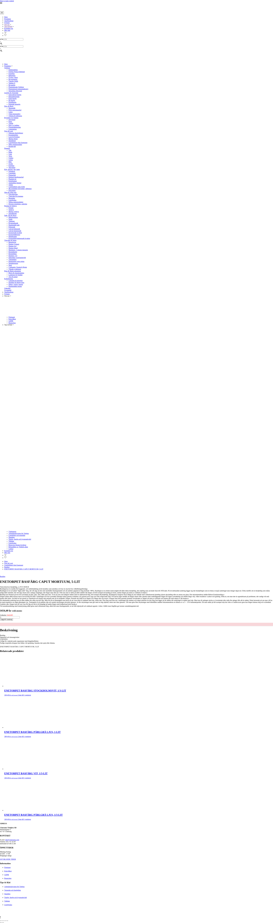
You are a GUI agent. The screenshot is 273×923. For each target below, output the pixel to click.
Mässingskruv (13, 217)
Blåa (10, 162)
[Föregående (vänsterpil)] (1, 922)
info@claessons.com (12, 840)
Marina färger (13, 139)
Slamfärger (12, 141)
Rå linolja (12, 100)
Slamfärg (12, 537)
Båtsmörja (12, 75)
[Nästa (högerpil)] (3, 922)
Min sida (7, 30)
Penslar (11, 208)
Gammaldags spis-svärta (17, 187)
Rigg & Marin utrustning (12, 271)
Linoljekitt (12, 173)
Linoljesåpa (12, 200)
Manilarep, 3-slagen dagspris (18, 250)
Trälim (11, 185)
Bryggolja (12, 85)
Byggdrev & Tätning (11, 118)
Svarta (11, 164)
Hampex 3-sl (13, 256)
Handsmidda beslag (15, 286)
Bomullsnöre (13, 252)
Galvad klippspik (14, 229)
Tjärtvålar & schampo (16, 196)
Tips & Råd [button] (8, 26)
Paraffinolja (12, 102)
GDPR (11, 321)
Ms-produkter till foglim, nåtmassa (20, 189)
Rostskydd (12, 146)
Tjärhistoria (12, 531)
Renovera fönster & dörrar (17, 545)
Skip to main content (7, 1)
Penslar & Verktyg (10, 206)
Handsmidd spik (14, 225)
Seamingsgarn (13, 263)
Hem (6, 17)
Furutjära (12, 74)
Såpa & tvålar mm (10, 192)
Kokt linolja (13, 98)
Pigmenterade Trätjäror (16, 87)
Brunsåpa (12, 198)
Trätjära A (12, 83)
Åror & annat (13, 277)
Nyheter (7, 23)
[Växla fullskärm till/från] (3, 920)
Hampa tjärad (13, 248)
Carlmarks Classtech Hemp (18, 267)
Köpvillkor (12, 319)
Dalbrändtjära (13, 70)
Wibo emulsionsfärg (15, 144)
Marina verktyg (14, 212)
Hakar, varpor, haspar (16, 284)
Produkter (7, 19)
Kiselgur (11, 166)
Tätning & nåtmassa (15, 116)
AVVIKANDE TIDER (8, 859)
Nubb (10, 219)
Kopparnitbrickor (14, 235)
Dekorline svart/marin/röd (17, 258)
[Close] (2, 12)
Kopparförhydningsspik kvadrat (19, 238)
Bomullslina (13, 254)
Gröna (11, 160)
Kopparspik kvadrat (15, 233)
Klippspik (12, 227)
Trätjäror (7, 68)
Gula (10, 154)
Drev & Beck (8, 106)
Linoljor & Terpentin (11, 93)
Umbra (11, 158)
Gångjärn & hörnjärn (16, 281)
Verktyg (11, 210)
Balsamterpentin (14, 97)
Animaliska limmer (15, 183)
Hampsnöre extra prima (16, 261)
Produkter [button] (7, 66)
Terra (10, 156)
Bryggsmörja (13, 79)
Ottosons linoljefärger (16, 133)
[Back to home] (8, 10)
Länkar (11, 549)
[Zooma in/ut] (1, 920)
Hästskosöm (13, 236)
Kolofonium (13, 181)
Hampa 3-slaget (14, 244)
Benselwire (12, 242)
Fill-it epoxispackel (15, 110)
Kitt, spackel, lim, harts (12, 169)
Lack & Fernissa (14, 137)
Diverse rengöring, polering (18, 204)
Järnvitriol (12, 167)
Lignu (11, 112)
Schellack (12, 171)
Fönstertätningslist (15, 127)
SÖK (2, 39)
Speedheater (13, 213)
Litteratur (7, 288)
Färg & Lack (8, 131)
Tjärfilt (11, 123)
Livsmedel (7, 290)
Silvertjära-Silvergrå (15, 91)
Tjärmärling (12, 259)
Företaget (12, 317)
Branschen (12, 323)
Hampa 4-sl (12, 246)
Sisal (10, 265)
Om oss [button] (7, 25)
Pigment (7, 148)
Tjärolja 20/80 (13, 81)
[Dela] (5, 920)
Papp (10, 121)
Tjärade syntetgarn (15, 269)
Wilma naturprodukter (16, 202)
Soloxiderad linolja (15, 95)
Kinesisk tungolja (14, 104)
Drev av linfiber (14, 125)
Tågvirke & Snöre (10, 240)
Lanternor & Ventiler (16, 275)
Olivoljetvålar (13, 194)
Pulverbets (12, 190)
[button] (136, 3)
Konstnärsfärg (13, 135)
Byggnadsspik (13, 223)
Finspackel (12, 175)
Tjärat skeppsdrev (14, 114)
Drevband (12, 120)
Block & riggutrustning (16, 273)
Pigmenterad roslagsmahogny (18, 89)
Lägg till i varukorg (6, 619)
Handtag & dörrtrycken (16, 282)
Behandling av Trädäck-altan (18, 547)
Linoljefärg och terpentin (17, 535)
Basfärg (2, 576)
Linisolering (13, 129)
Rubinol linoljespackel (16, 177)
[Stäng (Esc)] (7, 920)
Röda (10, 152)
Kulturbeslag (8, 279)
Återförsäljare (8, 21)
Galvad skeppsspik (15, 231)
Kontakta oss (8, 28)
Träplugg (12, 221)
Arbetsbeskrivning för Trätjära (19, 533)
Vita (10, 150)
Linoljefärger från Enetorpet (18, 143)
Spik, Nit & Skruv (10, 215)
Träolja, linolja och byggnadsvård (20, 539)
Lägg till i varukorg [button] (24, 695)
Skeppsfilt (12, 108)
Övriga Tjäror (13, 77)
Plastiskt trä (12, 179)
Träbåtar (11, 541)
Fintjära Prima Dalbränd (17, 72)
